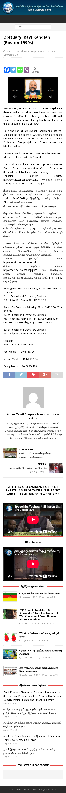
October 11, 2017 (29, 657)
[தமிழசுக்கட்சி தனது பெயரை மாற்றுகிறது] (10, 596)
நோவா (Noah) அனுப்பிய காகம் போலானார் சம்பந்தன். (40, 652)
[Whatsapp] (20, 67)
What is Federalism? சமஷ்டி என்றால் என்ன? (39, 635)
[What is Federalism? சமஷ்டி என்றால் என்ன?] (10, 637)
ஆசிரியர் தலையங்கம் (33, 586)
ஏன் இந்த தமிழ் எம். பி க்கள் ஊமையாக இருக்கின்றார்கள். (38, 669)
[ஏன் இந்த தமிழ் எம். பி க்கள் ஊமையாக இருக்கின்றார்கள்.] (10, 671)
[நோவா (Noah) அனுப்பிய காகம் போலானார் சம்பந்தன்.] (10, 654)
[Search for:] (33, 26)
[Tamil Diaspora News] (33, 13)
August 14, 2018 (29, 640)
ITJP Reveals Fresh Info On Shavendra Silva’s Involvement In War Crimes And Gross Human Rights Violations (39, 614)
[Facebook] (7, 67)
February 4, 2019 (29, 597)
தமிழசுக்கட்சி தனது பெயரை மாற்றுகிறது (39, 592)
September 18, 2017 (31, 674)
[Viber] (26, 67)
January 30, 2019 (29, 623)
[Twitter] (13, 67)
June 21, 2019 (12, 51)
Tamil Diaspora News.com (37, 51)
